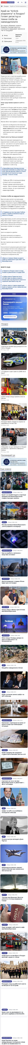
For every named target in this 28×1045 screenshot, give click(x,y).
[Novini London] (8, 2)
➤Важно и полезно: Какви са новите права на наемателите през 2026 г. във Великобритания (13, 259)
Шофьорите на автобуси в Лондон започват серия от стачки (13, 956)
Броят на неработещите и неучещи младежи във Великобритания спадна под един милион (14, 496)
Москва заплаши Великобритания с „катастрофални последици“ (14, 525)
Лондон (6, 6)
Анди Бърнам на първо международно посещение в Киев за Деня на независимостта (13, 1041)
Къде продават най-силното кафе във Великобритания (13, 928)
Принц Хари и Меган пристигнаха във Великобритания (13, 610)
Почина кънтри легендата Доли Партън (12, 840)
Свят (3, 665)
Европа (4, 522)
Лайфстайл (5, 607)
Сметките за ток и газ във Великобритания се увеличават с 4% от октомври (13, 782)
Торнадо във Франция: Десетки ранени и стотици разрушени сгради (12, 898)
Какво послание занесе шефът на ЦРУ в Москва (13, 695)
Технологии (5, 578)
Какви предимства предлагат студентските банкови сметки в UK (14, 753)
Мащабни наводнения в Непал (12, 668)
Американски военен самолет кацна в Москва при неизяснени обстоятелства (13, 869)
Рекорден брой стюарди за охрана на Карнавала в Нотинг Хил (13, 422)
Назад (14, 294)
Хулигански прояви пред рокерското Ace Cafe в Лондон (14, 347)
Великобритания (6, 492)
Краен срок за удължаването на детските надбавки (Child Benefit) (13, 1013)
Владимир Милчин (19, 35)
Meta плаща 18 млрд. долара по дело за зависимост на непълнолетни (12, 639)
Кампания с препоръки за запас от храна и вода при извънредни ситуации (13, 724)
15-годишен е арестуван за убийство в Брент (13, 372)
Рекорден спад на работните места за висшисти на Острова (14, 984)
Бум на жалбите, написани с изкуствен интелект (11, 554)
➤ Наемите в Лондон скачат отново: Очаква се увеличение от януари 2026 (13, 271)
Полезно (4, 750)
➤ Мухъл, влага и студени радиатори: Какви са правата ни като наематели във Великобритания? (14, 287)
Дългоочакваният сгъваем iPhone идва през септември (13, 582)
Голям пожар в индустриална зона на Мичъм (13, 397)
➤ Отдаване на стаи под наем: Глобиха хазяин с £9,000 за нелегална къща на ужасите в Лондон (13, 213)
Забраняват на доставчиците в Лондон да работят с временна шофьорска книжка (13, 448)
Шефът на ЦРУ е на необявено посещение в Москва (12, 811)
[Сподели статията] (18, 2)
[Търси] (21, 2)
